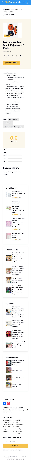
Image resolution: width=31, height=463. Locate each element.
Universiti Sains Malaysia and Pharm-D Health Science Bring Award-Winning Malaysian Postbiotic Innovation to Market (18, 311)
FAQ (17, 422)
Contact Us (6, 431)
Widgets (5, 429)
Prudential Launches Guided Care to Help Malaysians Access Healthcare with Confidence (18, 270)
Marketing (18, 429)
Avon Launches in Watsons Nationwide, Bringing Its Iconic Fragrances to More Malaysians (18, 334)
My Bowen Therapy (17, 370)
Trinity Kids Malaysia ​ (18, 377)
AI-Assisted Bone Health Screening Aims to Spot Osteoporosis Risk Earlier (18, 345)
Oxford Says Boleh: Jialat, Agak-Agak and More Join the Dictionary (18, 323)
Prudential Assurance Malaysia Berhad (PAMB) (18, 362)
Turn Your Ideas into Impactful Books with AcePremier (17, 280)
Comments (15, 2)
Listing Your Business (19, 432)
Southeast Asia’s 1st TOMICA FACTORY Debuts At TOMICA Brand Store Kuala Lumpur (17, 290)
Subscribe (15, 445)
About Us (18, 420)
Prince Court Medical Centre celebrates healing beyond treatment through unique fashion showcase (18, 258)
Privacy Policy (19, 424)
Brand (17, 426)
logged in (12, 172)
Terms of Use (6, 426)
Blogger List (6, 422)
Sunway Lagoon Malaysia (16, 385)
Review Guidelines (8, 424)
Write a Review (7, 420)
